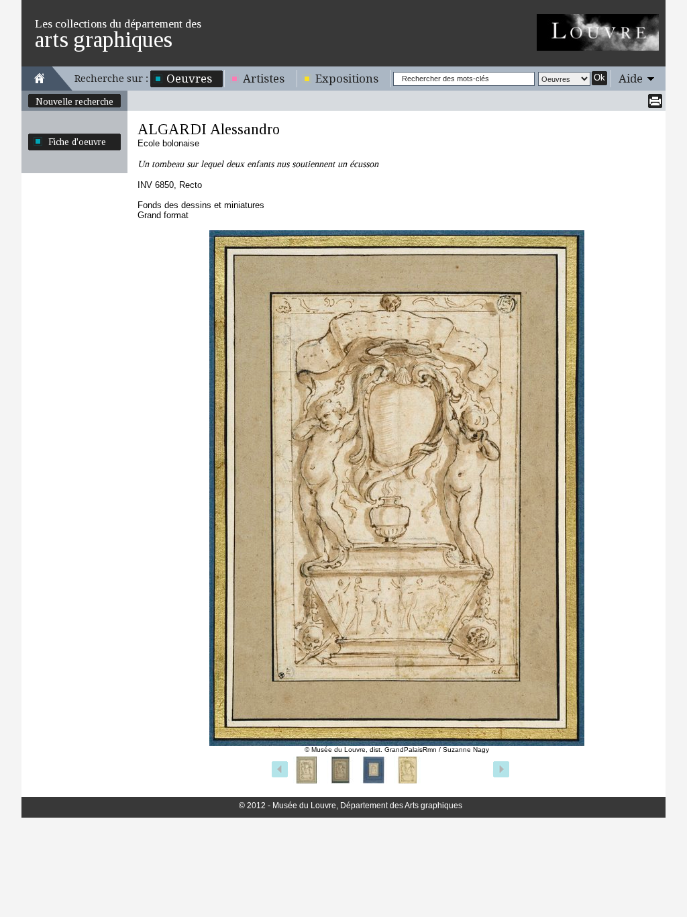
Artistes (263, 78)
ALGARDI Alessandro (209, 129)
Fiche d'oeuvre (77, 141)
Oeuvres (189, 78)
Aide (631, 78)
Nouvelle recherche (74, 101)
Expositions (346, 78)
